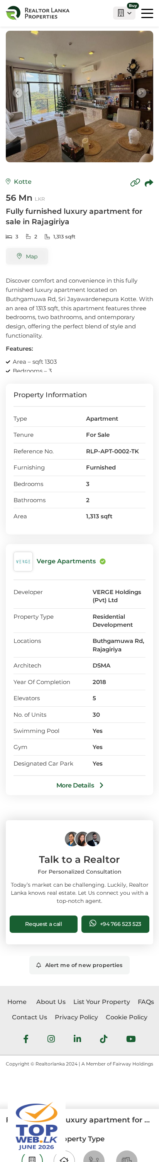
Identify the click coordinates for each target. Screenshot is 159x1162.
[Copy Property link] (135, 183)
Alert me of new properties (84, 965)
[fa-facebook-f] (26, 1040)
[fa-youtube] (131, 1040)
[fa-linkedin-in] (77, 1040)
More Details (75, 785)
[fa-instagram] (51, 1040)
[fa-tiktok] (103, 1040)
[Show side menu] (147, 13)
